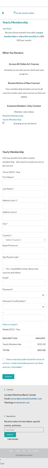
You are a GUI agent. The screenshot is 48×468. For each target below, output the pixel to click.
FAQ (24, 451)
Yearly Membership (15, 22)
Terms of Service (33, 451)
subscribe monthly (28, 36)
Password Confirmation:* (14, 301)
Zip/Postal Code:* (10, 257)
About (11, 451)
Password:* (7, 289)
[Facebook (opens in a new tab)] (20, 3)
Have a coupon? (10, 324)
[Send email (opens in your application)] (27, 3)
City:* (5, 223)
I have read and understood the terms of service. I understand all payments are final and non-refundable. (23, 363)
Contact (18, 451)
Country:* (7, 235)
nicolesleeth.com (21, 402)
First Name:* (8, 177)
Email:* (5, 277)
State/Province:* (10, 245)
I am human (13, 439)
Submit (10, 434)
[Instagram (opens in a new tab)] (22, 3)
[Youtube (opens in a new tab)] (25, 3)
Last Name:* (8, 188)
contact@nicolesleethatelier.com (26, 398)
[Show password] (43, 294)
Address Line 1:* (10, 200)
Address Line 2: (9, 212)
